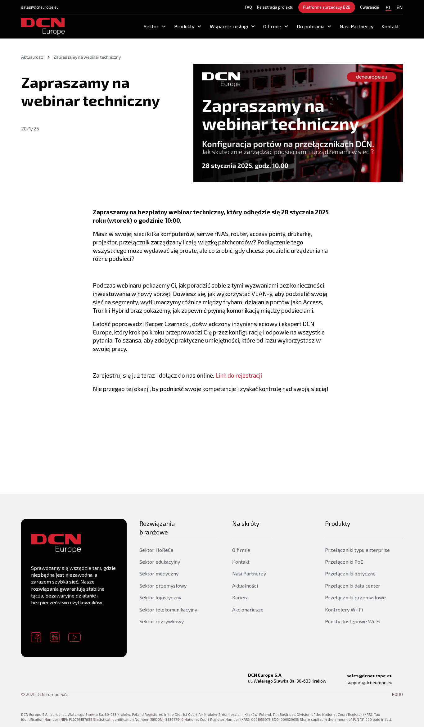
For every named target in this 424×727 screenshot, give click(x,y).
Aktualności (245, 585)
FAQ (248, 7)
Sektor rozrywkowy (161, 621)
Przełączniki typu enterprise (357, 550)
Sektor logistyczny (160, 597)
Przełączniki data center (352, 585)
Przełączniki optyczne (350, 573)
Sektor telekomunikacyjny (168, 609)
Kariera (240, 597)
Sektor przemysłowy (163, 585)
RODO (397, 694)
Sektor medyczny (158, 573)
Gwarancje (369, 7)
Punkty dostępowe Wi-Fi (352, 621)
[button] (155, 26)
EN (399, 7)
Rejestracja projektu (275, 7)
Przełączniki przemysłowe (355, 597)
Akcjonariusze (248, 609)
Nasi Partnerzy (356, 26)
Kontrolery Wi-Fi (344, 609)
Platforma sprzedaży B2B (326, 7)
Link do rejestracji (238, 375)
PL (388, 7)
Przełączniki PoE (344, 562)
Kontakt (390, 26)
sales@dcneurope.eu (40, 7)
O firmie (241, 550)
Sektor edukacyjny (159, 562)
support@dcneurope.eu (369, 682)
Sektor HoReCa (156, 550)
